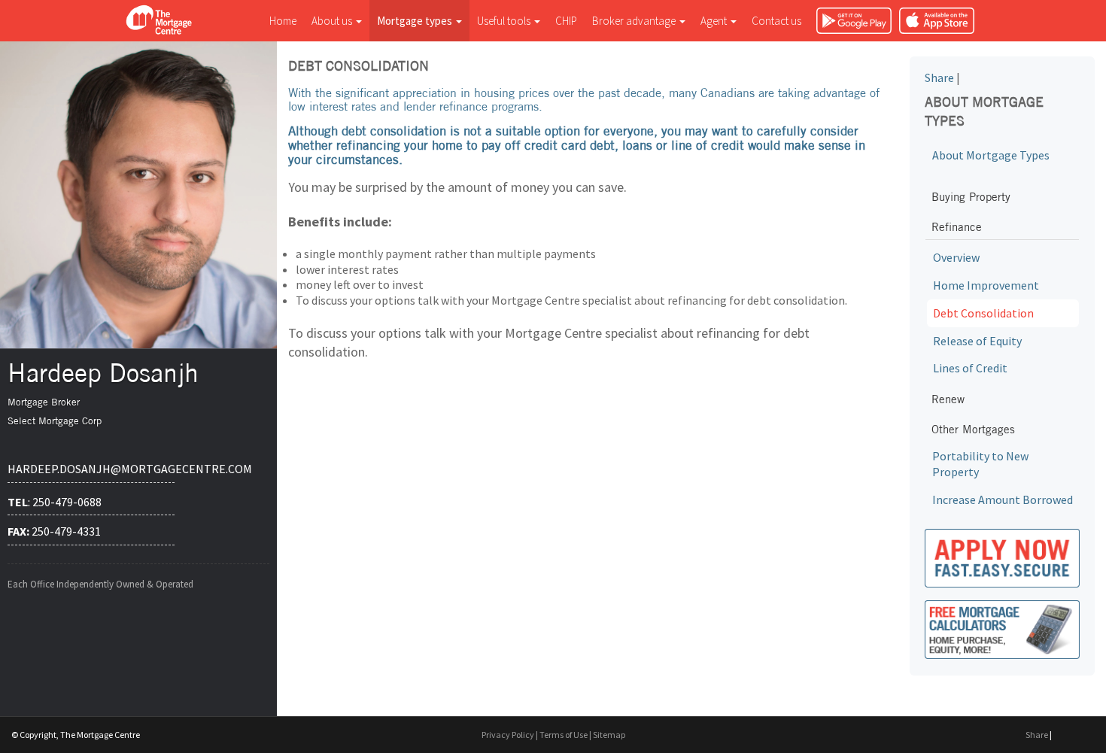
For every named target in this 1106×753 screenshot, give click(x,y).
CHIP (566, 21)
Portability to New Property (980, 463)
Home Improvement (986, 285)
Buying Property (970, 197)
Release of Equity (977, 340)
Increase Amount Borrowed (1002, 499)
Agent (714, 21)
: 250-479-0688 (55, 501)
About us (332, 21)
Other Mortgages (973, 429)
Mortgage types (415, 21)
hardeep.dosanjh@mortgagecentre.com (91, 468)
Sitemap (609, 734)
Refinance (956, 227)
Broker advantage (635, 21)
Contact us (776, 21)
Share (939, 77)
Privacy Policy (508, 734)
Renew (948, 399)
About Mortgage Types (991, 154)
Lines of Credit (970, 367)
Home (282, 21)
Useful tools (505, 21)
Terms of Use (563, 734)
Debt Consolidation (983, 312)
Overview (956, 257)
